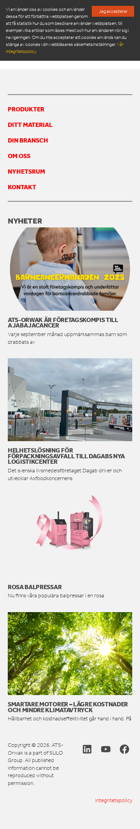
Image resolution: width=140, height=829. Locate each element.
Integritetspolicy (113, 800)
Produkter (26, 109)
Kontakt (22, 187)
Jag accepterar (113, 11)
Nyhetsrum (26, 171)
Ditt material (30, 124)
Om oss (19, 156)
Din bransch (28, 140)
